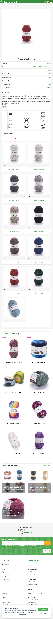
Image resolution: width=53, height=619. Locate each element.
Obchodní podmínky (33, 569)
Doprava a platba (32, 584)
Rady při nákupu (32, 579)
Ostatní (4, 582)
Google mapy (28, 532)
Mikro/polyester (6, 579)
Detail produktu (13, 363)
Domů (3, 5)
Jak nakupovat (31, 574)
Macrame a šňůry (6, 574)
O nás (29, 567)
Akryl (3, 572)
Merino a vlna (9, 5)
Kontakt (30, 577)
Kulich (4, 106)
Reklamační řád (31, 582)
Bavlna (3, 569)
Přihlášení (4, 597)
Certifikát (30, 572)
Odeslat (48, 543)
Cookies (30, 589)
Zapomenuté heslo (6, 602)
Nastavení (43, 613)
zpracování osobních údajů (29, 545)
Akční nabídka (5, 564)
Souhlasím (43, 609)
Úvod (29, 564)
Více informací (22, 614)
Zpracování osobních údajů (35, 586)
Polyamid (4, 577)
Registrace (4, 600)
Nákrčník (4, 108)
